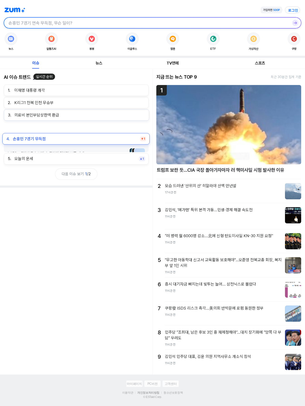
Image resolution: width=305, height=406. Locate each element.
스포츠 (260, 63)
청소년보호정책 (173, 392)
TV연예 (173, 63)
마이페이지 (134, 384)
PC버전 (152, 384)
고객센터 (171, 384)
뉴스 (99, 63)
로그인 (293, 10)
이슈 (35, 63)
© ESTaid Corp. (152, 397)
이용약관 (127, 392)
